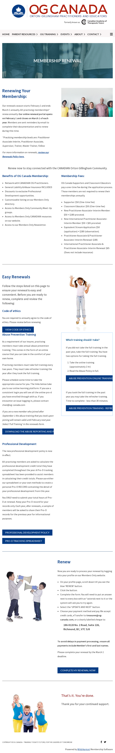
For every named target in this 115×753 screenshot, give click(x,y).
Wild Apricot (83, 749)
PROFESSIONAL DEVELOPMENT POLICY (27, 532)
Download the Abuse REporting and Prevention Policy (41, 431)
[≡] (108, 34)
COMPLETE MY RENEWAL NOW (77, 670)
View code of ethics (18, 329)
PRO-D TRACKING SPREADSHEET (23, 540)
